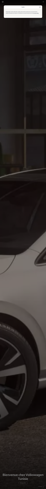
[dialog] (23, 244)
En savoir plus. (36, 13)
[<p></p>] (40, 7)
